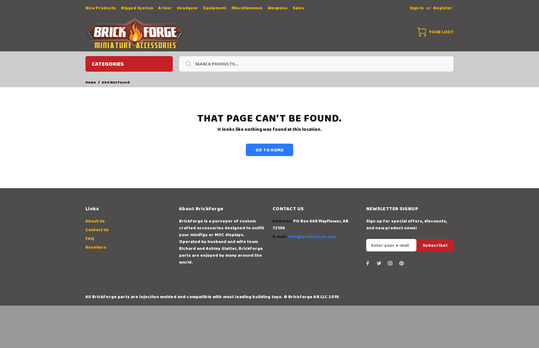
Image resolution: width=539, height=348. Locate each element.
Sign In (417, 8)
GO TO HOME (269, 150)
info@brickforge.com (312, 236)
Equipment (214, 8)
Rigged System (137, 8)
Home (90, 82)
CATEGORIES (108, 64)
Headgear (187, 8)
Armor (165, 8)
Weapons (278, 8)
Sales (298, 8)
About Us (95, 221)
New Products (100, 8)
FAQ (89, 238)
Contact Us (97, 229)
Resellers (95, 247)
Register (442, 8)
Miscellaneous (247, 8)
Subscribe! (435, 245)
